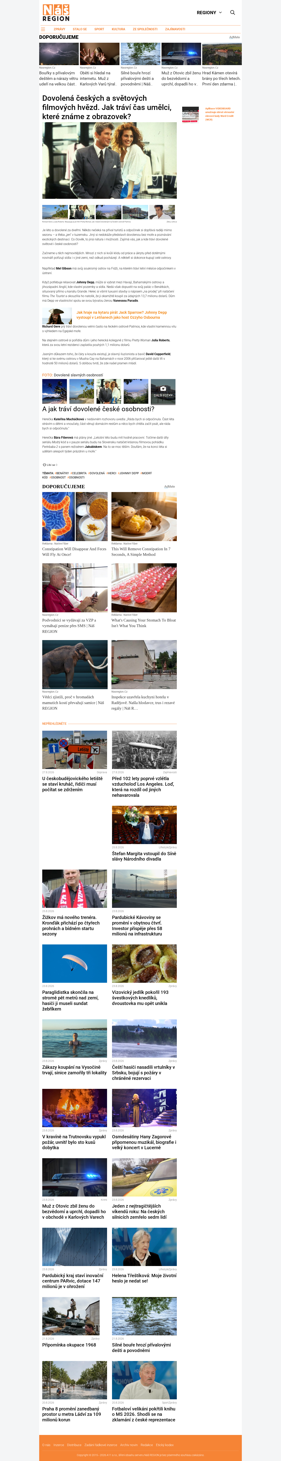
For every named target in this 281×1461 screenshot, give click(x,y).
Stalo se (80, 29)
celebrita (79, 473)
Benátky (62, 473)
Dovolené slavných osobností (72, 375)
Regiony (206, 12)
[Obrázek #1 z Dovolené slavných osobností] (54, 392)
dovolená (97, 473)
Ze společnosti (145, 29)
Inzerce (59, 1445)
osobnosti (76, 477)
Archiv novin (129, 1445)
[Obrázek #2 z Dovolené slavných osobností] (81, 392)
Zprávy (59, 29)
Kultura (118, 29)
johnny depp (129, 473)
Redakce (147, 1445)
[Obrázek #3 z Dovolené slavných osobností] (109, 392)
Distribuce (74, 1445)
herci (112, 473)
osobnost (58, 477)
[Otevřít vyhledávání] (233, 12)
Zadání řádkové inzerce (100, 1445)
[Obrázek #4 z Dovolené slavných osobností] (136, 392)
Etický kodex (165, 1445)
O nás (46, 1445)
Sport (99, 29)
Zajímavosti (175, 29)
